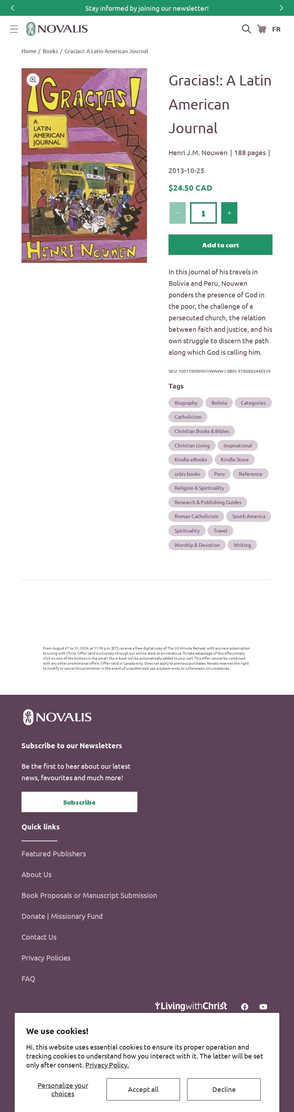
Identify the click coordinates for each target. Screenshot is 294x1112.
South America (248, 516)
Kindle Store (235, 459)
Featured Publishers (54, 853)
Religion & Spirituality (199, 487)
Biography (186, 402)
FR (276, 28)
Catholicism (188, 416)
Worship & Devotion (197, 544)
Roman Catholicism (196, 516)
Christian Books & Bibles (202, 431)
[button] (14, 29)
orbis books (187, 473)
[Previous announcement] (12, 8)
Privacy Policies (46, 957)
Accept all (143, 1089)
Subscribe (79, 801)
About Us (37, 874)
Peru (219, 473)
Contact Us (39, 936)
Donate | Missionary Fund (62, 915)
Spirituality (187, 530)
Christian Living (192, 445)
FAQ (28, 978)
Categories (253, 402)
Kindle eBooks (191, 459)
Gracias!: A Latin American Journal (106, 50)
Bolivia (219, 402)
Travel (220, 530)
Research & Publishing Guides (208, 502)
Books (50, 50)
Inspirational (238, 445)
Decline (224, 1089)
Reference (250, 473)
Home (29, 50)
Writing (242, 544)
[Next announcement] (281, 8)
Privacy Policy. (107, 1064)
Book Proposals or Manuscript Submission (89, 894)
